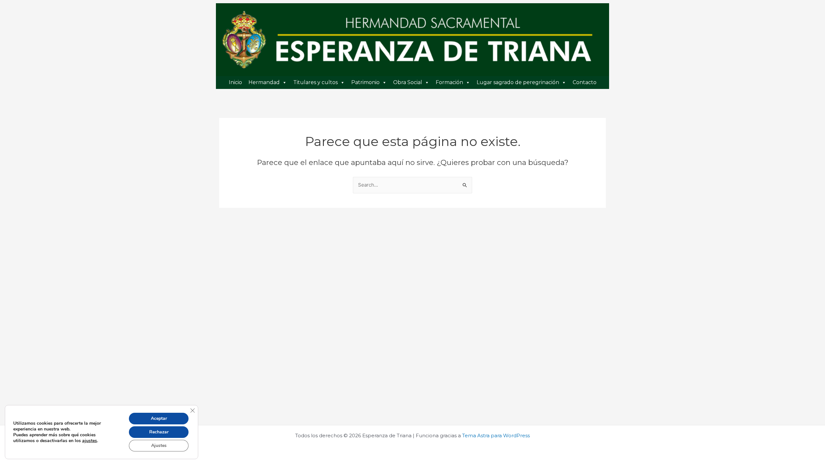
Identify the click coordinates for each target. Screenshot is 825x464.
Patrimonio (365, 82)
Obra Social (407, 82)
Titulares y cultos (315, 82)
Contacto (585, 82)
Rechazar (159, 432)
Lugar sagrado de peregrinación (518, 82)
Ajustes (159, 445)
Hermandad (264, 82)
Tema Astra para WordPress (496, 435)
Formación (449, 82)
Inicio (235, 82)
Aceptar (159, 418)
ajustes (89, 441)
